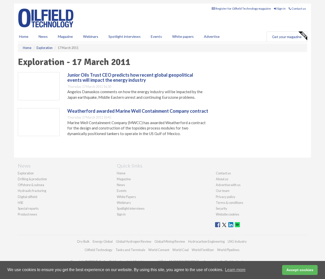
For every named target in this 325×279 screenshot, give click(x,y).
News (121, 185)
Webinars (90, 36)
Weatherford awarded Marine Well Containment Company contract (137, 111)
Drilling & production (32, 179)
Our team (223, 191)
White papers (183, 36)
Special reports (28, 208)
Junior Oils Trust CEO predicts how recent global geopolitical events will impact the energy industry (130, 77)
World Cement (158, 250)
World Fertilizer (203, 250)
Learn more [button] (235, 270)
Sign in (281, 8)
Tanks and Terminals (130, 250)
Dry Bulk (83, 241)
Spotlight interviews (124, 36)
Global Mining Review (169, 241)
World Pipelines (228, 250)
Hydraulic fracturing (32, 191)
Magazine (65, 36)
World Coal (180, 250)
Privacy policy (225, 197)
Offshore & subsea (31, 185)
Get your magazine (287, 37)
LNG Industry (237, 241)
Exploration (26, 173)
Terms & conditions (229, 203)
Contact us (298, 8)
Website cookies (227, 214)
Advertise (212, 36)
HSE (20, 203)
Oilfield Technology (98, 250)
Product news (27, 214)
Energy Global (103, 241)
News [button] (43, 36)
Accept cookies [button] (299, 270)
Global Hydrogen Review (133, 241)
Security (221, 208)
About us (222, 179)
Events (156, 36)
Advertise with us (228, 185)
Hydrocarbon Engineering (206, 241)
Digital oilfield (27, 197)
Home (23, 36)
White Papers (126, 197)
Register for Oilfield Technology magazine (243, 8)
